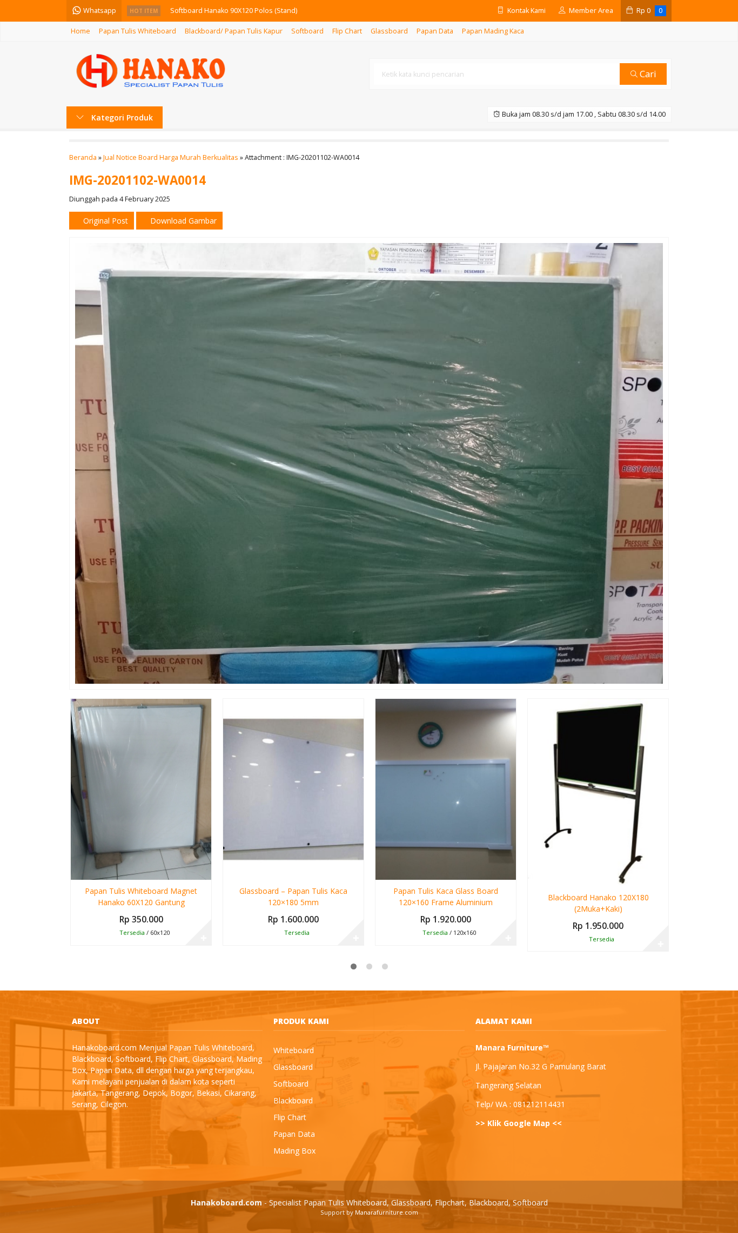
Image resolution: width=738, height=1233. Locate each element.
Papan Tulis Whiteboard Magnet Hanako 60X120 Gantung (141, 896)
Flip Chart (347, 31)
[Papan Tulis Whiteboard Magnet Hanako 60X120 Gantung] (141, 788)
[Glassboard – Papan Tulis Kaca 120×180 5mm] (293, 788)
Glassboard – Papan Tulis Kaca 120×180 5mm (293, 896)
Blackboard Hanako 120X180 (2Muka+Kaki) (598, 903)
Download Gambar (182, 220)
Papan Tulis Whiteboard (137, 31)
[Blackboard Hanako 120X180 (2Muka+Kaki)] (598, 791)
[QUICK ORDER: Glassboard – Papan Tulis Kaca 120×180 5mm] (230, 869)
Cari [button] (647, 74)
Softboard (307, 31)
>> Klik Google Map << (518, 1123)
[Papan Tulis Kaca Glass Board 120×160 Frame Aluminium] (445, 788)
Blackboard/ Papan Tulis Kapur (234, 31)
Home (80, 31)
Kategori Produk (121, 117)
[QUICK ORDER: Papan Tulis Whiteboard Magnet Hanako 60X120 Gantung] (78, 869)
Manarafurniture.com (386, 1212)
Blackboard (293, 1100)
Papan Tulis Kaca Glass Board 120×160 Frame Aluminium (445, 896)
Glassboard (389, 31)
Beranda (83, 157)
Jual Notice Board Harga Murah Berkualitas (170, 157)
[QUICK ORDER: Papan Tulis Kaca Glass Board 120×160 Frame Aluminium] (382, 869)
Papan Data (435, 31)
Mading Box (294, 1151)
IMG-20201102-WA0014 (137, 180)
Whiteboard (293, 1050)
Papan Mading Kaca (493, 31)
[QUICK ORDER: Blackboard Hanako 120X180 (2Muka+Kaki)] (535, 876)
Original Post (104, 220)
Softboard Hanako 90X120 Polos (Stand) (233, 10)
